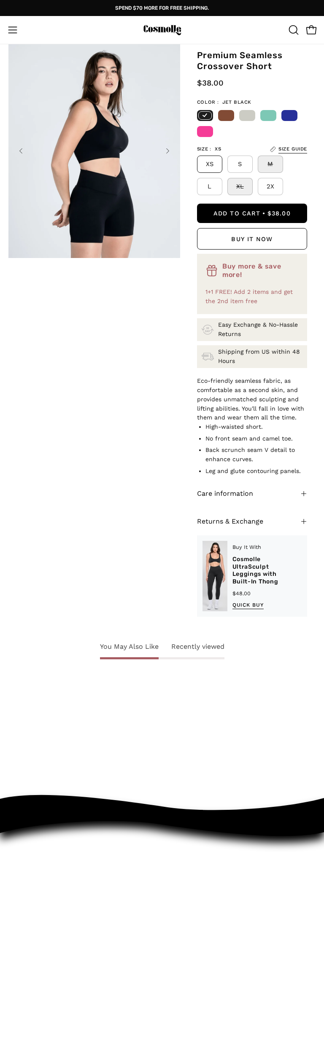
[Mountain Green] (268, 115)
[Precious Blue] (289, 115)
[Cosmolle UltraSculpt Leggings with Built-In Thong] (214, 576)
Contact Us (189, 897)
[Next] (167, 150)
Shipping (185, 926)
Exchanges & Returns (206, 883)
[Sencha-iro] (226, 115)
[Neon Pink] (205, 131)
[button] (293, 30)
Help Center (191, 912)
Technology (27, 999)
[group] (162, 8)
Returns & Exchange (230, 521)
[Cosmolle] (162, 30)
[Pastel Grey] (247, 115)
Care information (225, 493)
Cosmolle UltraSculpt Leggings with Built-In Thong (255, 570)
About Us (24, 985)
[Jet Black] (205, 115)
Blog (15, 1028)
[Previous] (21, 150)
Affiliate (22, 1014)
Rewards (185, 941)
